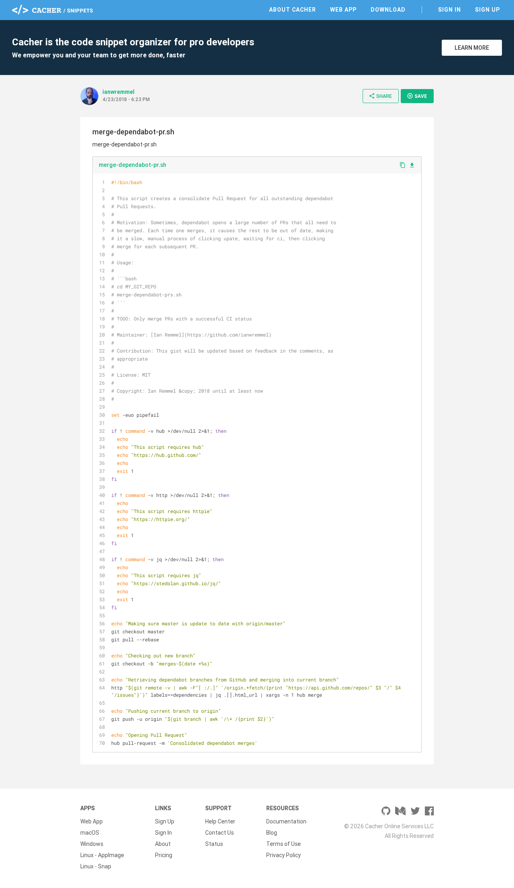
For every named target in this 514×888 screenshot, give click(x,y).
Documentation (286, 821)
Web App (343, 9)
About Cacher (292, 9)
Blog (271, 832)
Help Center (220, 821)
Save (417, 96)
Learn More (472, 47)
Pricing (163, 855)
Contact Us (219, 832)
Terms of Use (283, 843)
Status (214, 843)
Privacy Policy (283, 855)
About (163, 843)
